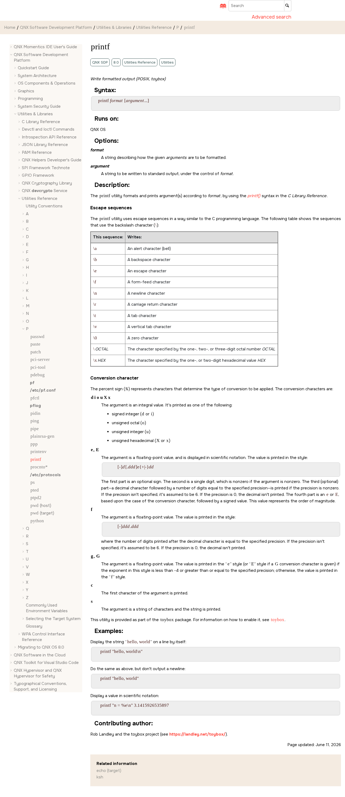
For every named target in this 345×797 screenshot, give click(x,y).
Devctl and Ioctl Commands (48, 129)
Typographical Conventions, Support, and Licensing (40, 686)
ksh (99, 777)
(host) (40, 505)
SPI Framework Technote (46, 167)
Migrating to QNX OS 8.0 (41, 647)
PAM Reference (37, 152)
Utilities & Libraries (114, 27)
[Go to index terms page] (221, 8)
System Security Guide (39, 106)
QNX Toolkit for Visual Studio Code (46, 662)
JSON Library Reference (45, 144)
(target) (42, 513)
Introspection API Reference (49, 137)
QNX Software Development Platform (56, 27)
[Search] (287, 5)
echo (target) (108, 770)
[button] (11, 47)
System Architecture (37, 75)
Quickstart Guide (33, 68)
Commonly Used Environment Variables (47, 608)
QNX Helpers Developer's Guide (51, 160)
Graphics (26, 91)
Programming (30, 98)
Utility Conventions (44, 206)
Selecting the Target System (53, 618)
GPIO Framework (38, 175)
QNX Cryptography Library (47, 183)
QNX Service (44, 190)
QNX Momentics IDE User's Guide (45, 47)
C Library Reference (41, 121)
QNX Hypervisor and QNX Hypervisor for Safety (38, 673)
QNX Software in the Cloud (39, 655)
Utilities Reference (154, 27)
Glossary (34, 626)
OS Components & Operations (46, 83)
